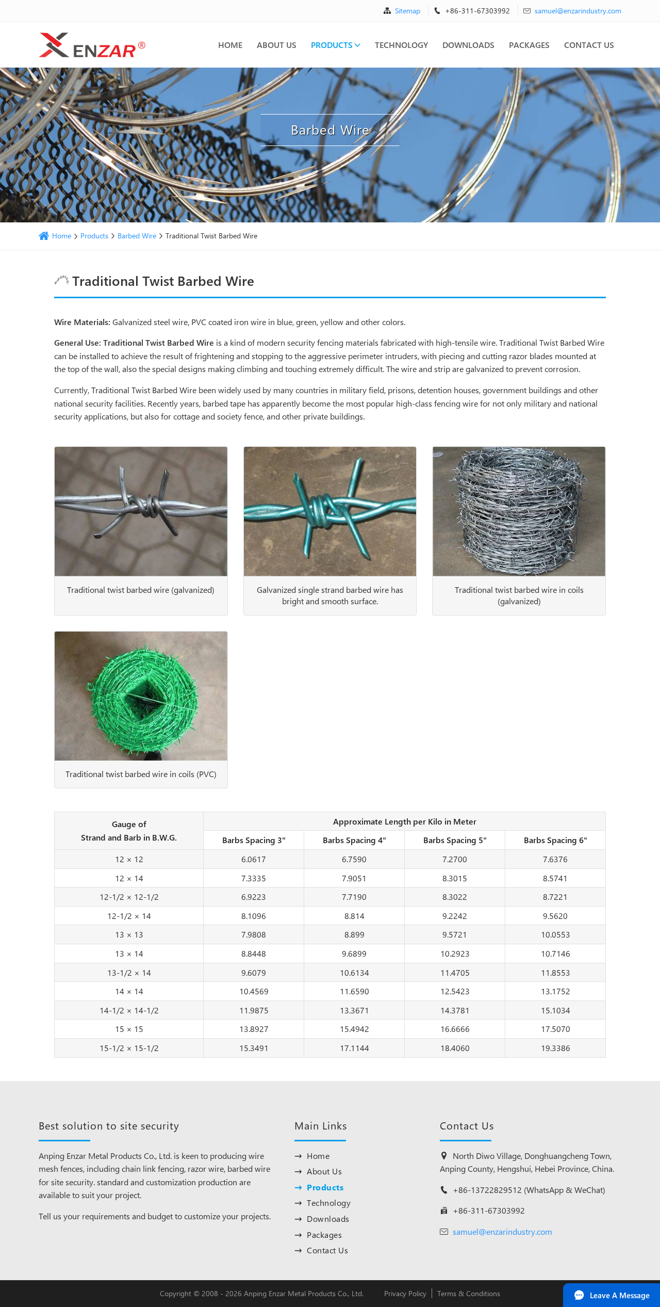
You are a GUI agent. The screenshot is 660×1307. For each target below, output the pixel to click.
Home (230, 44)
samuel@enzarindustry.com (578, 10)
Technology (401, 44)
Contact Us (589, 44)
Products (332, 44)
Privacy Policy (405, 1293)
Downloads (468, 44)
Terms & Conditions (468, 1293)
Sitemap (407, 10)
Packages (529, 44)
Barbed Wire (137, 235)
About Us (276, 44)
